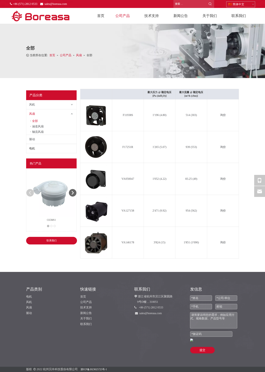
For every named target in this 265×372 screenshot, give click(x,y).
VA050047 (128, 178)
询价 (223, 115)
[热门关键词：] (210, 4)
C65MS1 (51, 220)
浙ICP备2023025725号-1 (94, 369)
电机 (31, 148)
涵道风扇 (38, 126)
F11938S (128, 115)
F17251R (127, 147)
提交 (202, 350)
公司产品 (86, 302)
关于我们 (86, 318)
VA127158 (128, 210)
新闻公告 (86, 313)
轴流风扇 (38, 131)
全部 (35, 120)
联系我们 (52, 240)
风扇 (32, 113)
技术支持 (86, 307)
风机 (32, 104)
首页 (83, 296)
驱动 (32, 139)
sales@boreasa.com (150, 313)
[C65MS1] (51, 193)
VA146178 (128, 242)
